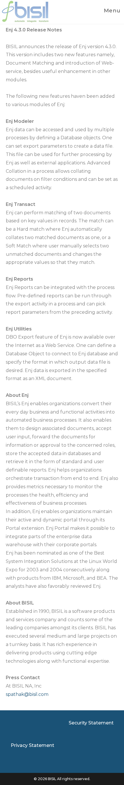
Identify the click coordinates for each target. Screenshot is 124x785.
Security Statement (91, 723)
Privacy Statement (32, 745)
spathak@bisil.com (27, 694)
